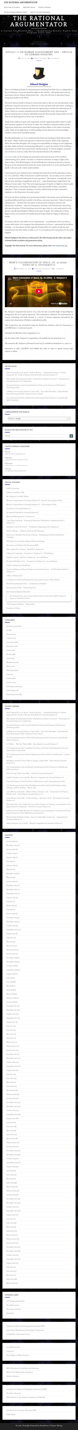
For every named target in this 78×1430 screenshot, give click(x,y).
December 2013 (11, 1199)
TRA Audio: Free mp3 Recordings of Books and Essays (25, 541)
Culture (9, 638)
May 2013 (9, 1227)
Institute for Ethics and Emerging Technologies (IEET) (25, 1326)
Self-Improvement (12, 686)
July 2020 (9, 910)
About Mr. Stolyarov (12, 7)
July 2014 (9, 1171)
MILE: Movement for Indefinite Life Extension (22, 1368)
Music (8, 666)
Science (9, 682)
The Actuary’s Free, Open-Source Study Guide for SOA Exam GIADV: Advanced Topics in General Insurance (38, 597)
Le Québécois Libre (13, 1347)
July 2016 (9, 1074)
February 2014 (11, 1191)
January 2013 (11, 1243)
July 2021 (9, 901)
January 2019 (11, 954)
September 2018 (12, 970)
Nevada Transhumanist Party (15, 12)
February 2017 (11, 1046)
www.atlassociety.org (59, 246)
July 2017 (9, 1026)
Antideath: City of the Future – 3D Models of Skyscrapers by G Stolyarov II (32, 527)
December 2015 (11, 1102)
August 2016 (10, 1070)
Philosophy (10, 670)
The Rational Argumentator (20, 2)
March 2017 (10, 1042)
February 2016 (11, 1094)
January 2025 (11, 849)
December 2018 (11, 958)
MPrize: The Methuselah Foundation (19, 1372)
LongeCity (10, 1351)
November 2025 (11, 845)
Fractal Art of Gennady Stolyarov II (18, 508)
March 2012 (10, 1283)
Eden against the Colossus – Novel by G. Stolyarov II (25, 549)
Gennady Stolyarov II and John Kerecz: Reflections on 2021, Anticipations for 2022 (35, 781)
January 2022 (11, 881)
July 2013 (9, 1219)
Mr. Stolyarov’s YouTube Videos (17, 496)
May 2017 (9, 1034)
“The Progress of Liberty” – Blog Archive (20, 604)
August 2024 (10, 857)
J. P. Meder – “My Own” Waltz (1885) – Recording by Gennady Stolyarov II (32, 744)
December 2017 (11, 1006)
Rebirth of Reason (12, 1376)
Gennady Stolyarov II (43, 269)
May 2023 (9, 869)
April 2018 (10, 990)
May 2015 (9, 1130)
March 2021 (10, 905)
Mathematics (11, 662)
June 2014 (10, 1175)
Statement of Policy (13, 608)
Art (7, 630)
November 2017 (11, 1010)
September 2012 (12, 1259)
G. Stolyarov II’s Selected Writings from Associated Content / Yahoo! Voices (33, 580)
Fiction (8, 650)
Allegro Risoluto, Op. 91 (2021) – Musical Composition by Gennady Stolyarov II (34, 823)
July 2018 (9, 978)
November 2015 (11, 1106)
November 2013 (11, 1203)
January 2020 (11, 914)
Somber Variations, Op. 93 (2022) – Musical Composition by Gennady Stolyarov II (35, 777)
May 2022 (9, 877)
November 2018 (11, 962)
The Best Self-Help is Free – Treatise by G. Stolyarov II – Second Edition (31, 561)
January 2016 (11, 1098)
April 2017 (10, 1038)
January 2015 (11, 1147)
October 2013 (11, 1207)
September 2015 (12, 1114)
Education (10, 646)
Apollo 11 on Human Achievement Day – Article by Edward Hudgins (39, 53)
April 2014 (10, 1183)
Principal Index (29, 7)
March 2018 (10, 994)
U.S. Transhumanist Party (15, 1301)
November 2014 (11, 1155)
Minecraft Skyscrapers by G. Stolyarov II (20, 516)
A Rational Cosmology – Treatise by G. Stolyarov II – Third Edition (29, 553)
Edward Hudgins (40, 58)
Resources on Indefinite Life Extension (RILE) (22, 545)
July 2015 (9, 1122)
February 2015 (11, 1142)
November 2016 (11, 1058)
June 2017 (10, 1030)
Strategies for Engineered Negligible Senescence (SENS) (26, 1389)
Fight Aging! (10, 1414)
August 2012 (10, 1263)
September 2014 (12, 1163)
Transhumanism (12, 694)
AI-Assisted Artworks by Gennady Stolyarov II (22, 512)
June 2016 (10, 1078)
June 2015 (10, 1126)
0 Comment (55, 58)
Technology (10, 690)
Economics (10, 642)
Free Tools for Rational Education (18, 592)
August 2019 (10, 934)
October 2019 (11, 926)
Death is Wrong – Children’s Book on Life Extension (25, 531)
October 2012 (11, 1255)
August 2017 (10, 1022)
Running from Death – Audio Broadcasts (21, 588)
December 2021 (11, 885)
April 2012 (10, 1279)
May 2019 (9, 942)
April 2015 (10, 1134)
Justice (8, 658)
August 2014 (10, 1167)
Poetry (8, 674)
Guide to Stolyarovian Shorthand (18, 565)
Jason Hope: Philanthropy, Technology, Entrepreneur (25, 1330)
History (9, 654)
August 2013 (10, 1215)
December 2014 (11, 1151)
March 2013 (10, 1235)
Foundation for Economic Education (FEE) (21, 1410)
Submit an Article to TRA (15, 492)
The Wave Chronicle (13, 1393)
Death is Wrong (44, 7)
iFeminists (10, 1313)
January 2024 (11, 865)
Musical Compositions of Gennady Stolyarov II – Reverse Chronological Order (34, 500)
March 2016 (10, 1090)
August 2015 (10, 1118)
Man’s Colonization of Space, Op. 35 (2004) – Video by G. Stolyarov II (39, 263)
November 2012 (11, 1251)
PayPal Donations (12, 488)
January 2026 (11, 841)
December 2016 (11, 1054)
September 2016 (12, 1066)
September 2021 (12, 893)
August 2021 (10, 898)
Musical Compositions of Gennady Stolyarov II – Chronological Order (31, 504)
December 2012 (11, 1247)
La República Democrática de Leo (18, 1334)
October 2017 (11, 1014)
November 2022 (11, 873)
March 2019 (10, 946)
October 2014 (11, 1159)
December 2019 (11, 918)
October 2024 (11, 853)
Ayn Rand (24, 138)
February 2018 (11, 998)
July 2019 (9, 938)
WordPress (44, 1426)
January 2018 (11, 1002)
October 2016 (11, 1062)
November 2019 (11, 922)
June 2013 (10, 1223)
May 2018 (9, 986)
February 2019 (11, 950)
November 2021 (11, 889)
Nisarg (59, 1426)
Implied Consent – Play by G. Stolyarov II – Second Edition (27, 557)
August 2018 (10, 974)
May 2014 (9, 1179)
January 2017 (11, 1050)
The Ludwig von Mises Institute (17, 1355)
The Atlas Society (12, 1305)
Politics (9, 678)
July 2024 (9, 861)
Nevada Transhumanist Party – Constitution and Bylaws (26, 584)
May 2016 (9, 1082)
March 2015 (10, 1138)
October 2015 (11, 1110)
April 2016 (10, 1086)
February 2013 (11, 1239)
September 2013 (12, 1211)
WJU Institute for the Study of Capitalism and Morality (25, 1397)
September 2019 (12, 930)
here (38, 333)
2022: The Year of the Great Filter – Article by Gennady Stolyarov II (29, 773)
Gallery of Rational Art (14, 576)
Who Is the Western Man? (40, 12)
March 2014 (10, 1187)
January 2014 (11, 1195)
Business (9, 634)
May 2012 (9, 1275)
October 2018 (11, 966)
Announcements (12, 626)
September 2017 (12, 1018)
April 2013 (10, 1231)
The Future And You (13, 1309)
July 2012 (9, 1267)
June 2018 (10, 982)
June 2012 (10, 1271)
